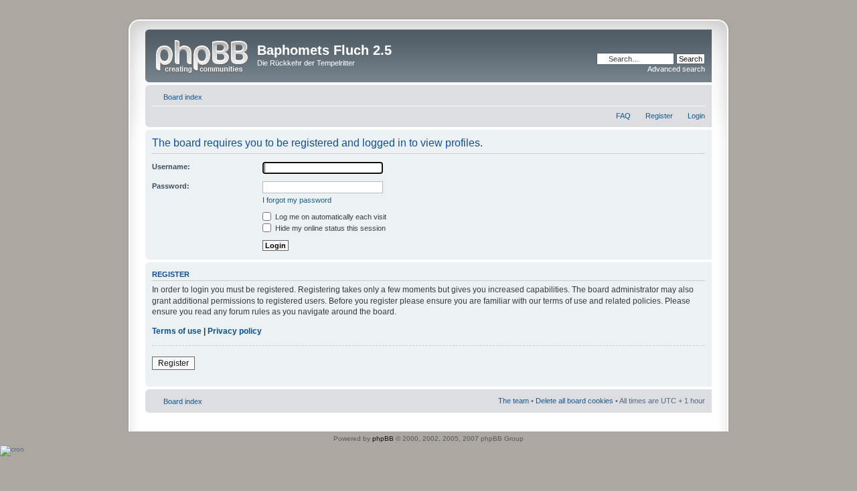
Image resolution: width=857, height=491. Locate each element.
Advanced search (676, 69)
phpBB (383, 438)
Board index (182, 97)
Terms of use (177, 331)
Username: (171, 167)
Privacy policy (235, 331)
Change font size (695, 94)
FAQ (623, 116)
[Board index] (203, 54)
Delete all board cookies (574, 401)
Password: (170, 186)
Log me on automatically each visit (329, 217)
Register (659, 116)
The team (513, 401)
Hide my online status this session (329, 228)
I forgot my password (296, 200)
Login (696, 116)
